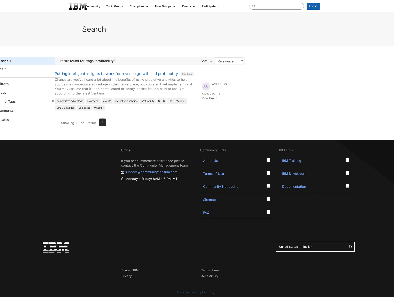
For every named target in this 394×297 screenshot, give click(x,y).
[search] (254, 6)
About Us (210, 161)
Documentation (294, 186)
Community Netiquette (220, 186)
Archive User (219, 83)
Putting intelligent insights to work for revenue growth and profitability (116, 73)
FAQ (206, 213)
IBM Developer (293, 174)
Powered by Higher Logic (197, 292)
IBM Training (291, 161)
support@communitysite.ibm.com (151, 172)
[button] (139, 6)
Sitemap (209, 200)
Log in (313, 6)
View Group (209, 98)
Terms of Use (213, 174)
